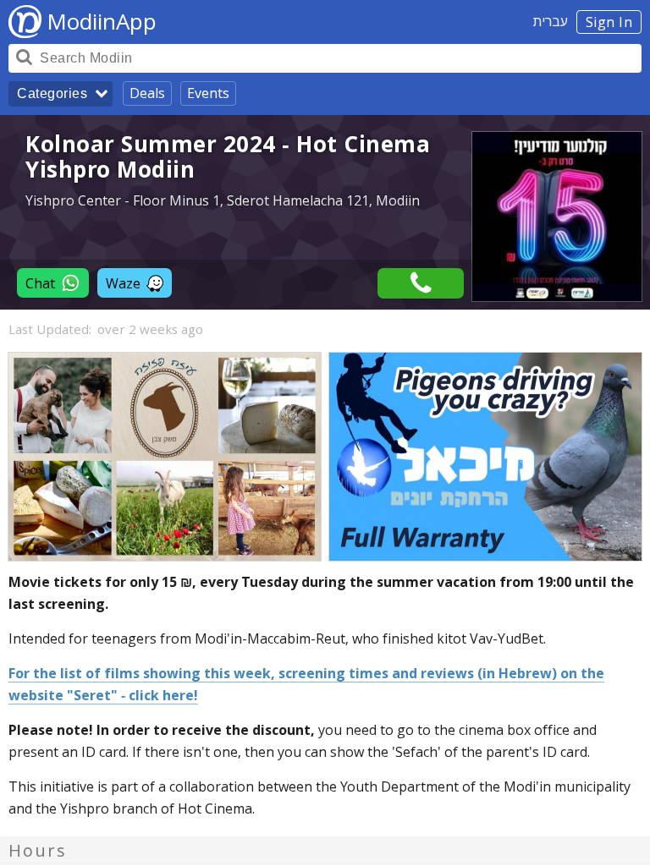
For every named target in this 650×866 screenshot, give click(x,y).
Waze (123, 283)
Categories (52, 93)
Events (208, 93)
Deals (147, 93)
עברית (550, 21)
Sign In (609, 22)
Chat (40, 283)
